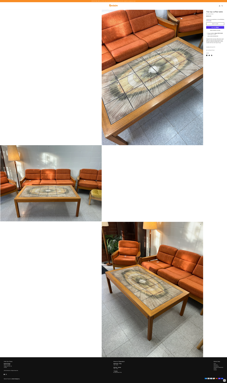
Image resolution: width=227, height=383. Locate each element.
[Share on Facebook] (207, 55)
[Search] (222, 5)
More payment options (215, 30)
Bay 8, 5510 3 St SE (219, 33)
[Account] (219, 5)
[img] (4, 374)
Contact (215, 369)
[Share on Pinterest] (212, 55)
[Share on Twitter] (209, 55)
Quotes (215, 368)
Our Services (216, 366)
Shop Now (216, 364)
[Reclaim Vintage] (113, 5)
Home (215, 363)
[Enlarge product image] (152, 77)
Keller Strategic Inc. (16, 378)
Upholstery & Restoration (218, 367)
